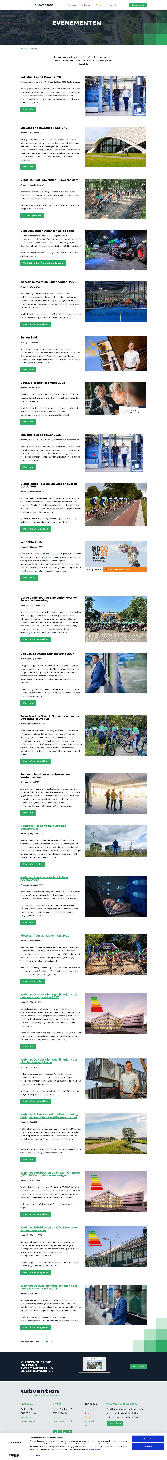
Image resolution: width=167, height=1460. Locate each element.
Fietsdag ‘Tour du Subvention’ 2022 (44, 935)
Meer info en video (32, 864)
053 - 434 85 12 (27, 1417)
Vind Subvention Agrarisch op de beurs (43, 263)
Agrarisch (112, 5)
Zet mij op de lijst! (32, 216)
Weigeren (148, 1446)
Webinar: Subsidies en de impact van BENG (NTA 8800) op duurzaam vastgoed (50, 1174)
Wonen (99, 5)
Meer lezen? (29, 578)
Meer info (28, 109)
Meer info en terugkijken (35, 324)
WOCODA (47, 557)
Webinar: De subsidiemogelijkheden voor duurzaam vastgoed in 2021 (48, 1287)
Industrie (86, 5)
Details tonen (35, 1455)
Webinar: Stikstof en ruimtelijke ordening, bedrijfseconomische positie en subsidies (49, 1116)
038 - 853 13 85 (60, 1417)
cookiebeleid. (94, 1449)
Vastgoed (71, 5)
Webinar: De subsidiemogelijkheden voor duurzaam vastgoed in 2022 (48, 996)
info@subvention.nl (29, 1421)
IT (123, 5)
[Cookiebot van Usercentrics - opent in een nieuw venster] (15, 1455)
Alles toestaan (148, 1439)
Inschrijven (138, 1367)
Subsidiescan (138, 5)
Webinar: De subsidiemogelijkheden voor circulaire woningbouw (48, 1061)
